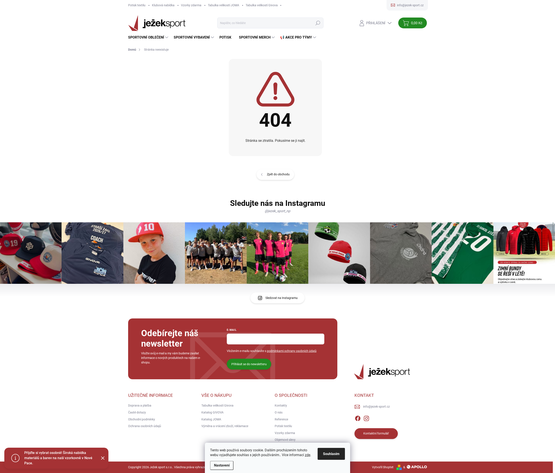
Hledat (317, 23)
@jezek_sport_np (277, 211)
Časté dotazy (137, 412)
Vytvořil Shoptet (382, 467)
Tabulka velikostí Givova (262, 5)
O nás (278, 412)
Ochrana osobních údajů (144, 426)
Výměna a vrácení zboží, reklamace (224, 426)
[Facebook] (357, 417)
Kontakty (281, 405)
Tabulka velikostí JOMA (223, 5)
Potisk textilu (136, 5)
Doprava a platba (139, 405)
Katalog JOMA (211, 419)
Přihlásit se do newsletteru (249, 364)
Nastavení (222, 465)
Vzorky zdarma (191, 5)
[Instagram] (366, 417)
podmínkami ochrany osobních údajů (292, 351)
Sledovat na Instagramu (281, 298)
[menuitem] (148, 37)
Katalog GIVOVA (212, 412)
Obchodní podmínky (141, 419)
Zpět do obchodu (278, 174)
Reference (281, 419)
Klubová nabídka (163, 5)
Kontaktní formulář (376, 433)
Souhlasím (331, 454)
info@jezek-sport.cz (376, 406)
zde (307, 455)
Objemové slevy (285, 439)
